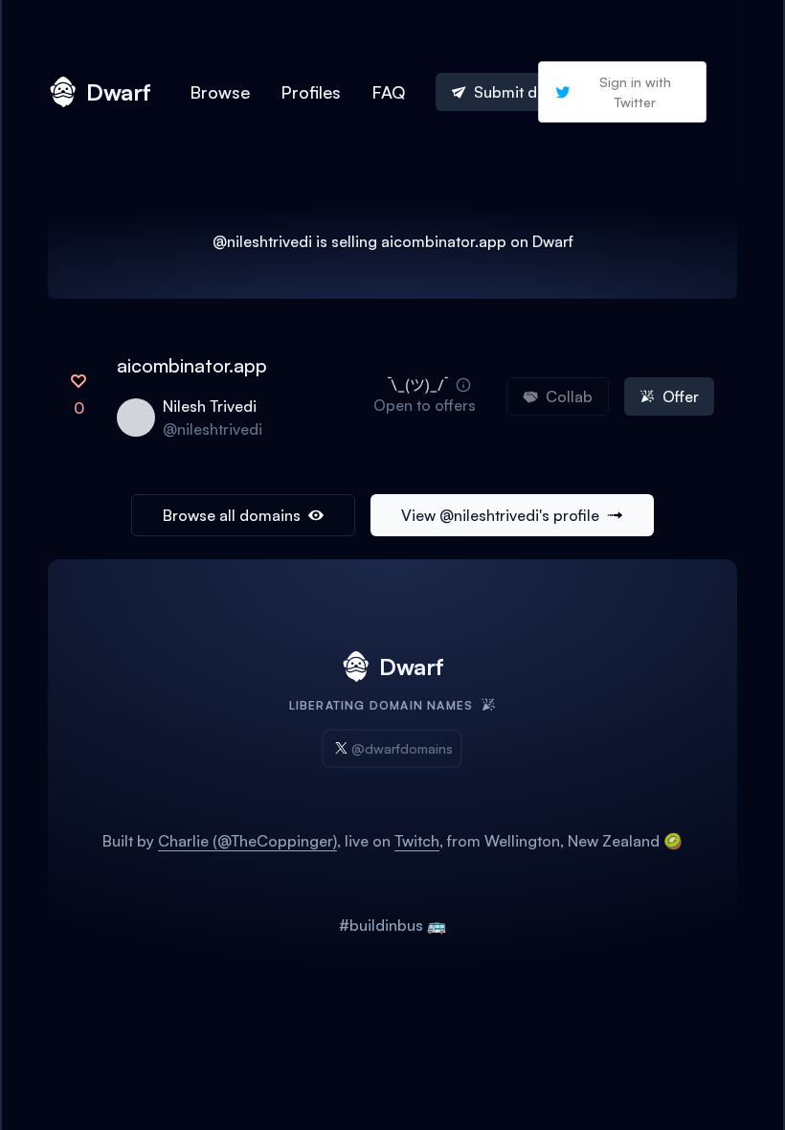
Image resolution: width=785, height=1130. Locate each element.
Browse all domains (232, 515)
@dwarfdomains (402, 748)
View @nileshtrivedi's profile (500, 515)
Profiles (310, 91)
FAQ (388, 91)
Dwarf (118, 92)
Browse (220, 91)
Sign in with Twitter (635, 92)
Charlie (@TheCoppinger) (247, 840)
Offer (680, 396)
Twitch (416, 840)
